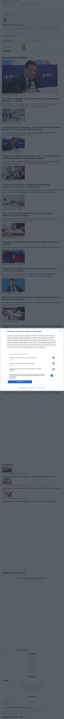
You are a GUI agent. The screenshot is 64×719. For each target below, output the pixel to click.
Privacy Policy (41, 387)
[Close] (60, 331)
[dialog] (32, 359)
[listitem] (32, 354)
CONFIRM (20, 381)
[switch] (52, 358)
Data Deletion (22, 387)
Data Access (32, 387)
